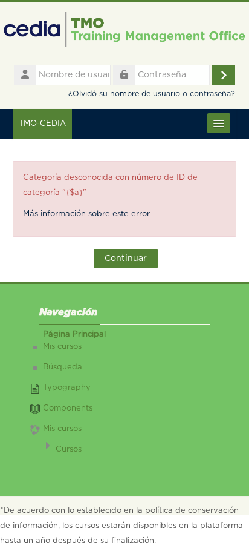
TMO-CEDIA (42, 124)
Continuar (126, 258)
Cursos (69, 449)
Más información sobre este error (86, 214)
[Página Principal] (124, 32)
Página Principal (74, 334)
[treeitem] (125, 397)
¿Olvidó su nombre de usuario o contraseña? (151, 94)
